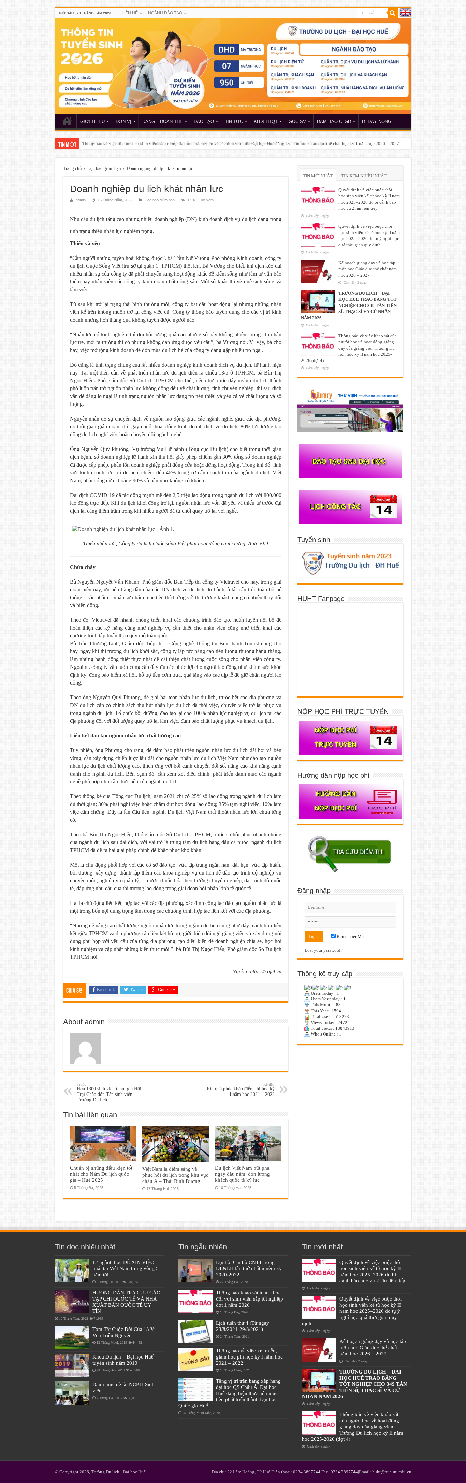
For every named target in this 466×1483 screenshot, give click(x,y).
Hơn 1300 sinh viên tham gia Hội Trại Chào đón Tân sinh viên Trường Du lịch (109, 1092)
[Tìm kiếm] (393, 13)
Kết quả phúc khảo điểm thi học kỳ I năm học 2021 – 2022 (241, 1089)
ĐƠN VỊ (123, 121)
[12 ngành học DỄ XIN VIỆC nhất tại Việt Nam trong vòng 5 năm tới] (72, 1270)
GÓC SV (297, 121)
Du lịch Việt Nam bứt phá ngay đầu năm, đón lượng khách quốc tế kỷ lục (242, 1174)
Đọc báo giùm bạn (104, 168)
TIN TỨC (234, 121)
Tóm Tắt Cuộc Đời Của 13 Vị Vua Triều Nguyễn (124, 1332)
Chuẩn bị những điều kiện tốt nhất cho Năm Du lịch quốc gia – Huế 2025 (101, 1174)
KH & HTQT (266, 121)
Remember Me (350, 936)
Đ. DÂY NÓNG (376, 121)
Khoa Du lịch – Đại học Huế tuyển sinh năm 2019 (123, 1360)
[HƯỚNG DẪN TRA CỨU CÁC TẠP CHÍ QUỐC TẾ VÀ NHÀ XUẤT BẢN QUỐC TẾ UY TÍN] (72, 1301)
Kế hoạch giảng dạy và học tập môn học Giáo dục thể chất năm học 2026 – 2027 (367, 269)
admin (81, 200)
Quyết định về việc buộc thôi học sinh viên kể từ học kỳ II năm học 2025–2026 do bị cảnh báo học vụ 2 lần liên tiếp (372, 1271)
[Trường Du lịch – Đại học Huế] (233, 66)
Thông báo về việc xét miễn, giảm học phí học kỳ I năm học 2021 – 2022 (249, 1357)
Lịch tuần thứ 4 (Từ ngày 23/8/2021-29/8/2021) (242, 1326)
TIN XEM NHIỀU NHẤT (364, 175)
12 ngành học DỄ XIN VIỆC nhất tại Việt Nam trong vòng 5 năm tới (125, 1268)
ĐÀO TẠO (204, 121)
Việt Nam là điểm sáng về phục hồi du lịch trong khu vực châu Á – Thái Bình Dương (175, 1175)
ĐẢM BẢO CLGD (334, 121)
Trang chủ (72, 168)
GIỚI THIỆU (92, 121)
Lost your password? (324, 950)
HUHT (67, 121)
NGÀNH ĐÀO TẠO (165, 13)
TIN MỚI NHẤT (318, 175)
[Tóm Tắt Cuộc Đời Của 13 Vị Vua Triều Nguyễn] (72, 1337)
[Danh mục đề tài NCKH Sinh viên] (72, 1393)
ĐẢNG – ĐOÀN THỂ (162, 121)
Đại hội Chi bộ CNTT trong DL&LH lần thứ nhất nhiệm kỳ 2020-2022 (249, 1268)
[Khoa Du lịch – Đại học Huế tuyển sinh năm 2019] (72, 1365)
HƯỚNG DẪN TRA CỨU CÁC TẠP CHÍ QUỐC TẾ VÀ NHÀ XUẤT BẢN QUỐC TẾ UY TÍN (126, 1302)
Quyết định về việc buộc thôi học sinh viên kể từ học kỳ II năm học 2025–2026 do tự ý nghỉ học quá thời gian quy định (352, 1311)
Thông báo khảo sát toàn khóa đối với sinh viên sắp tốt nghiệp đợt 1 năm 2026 (249, 1299)
